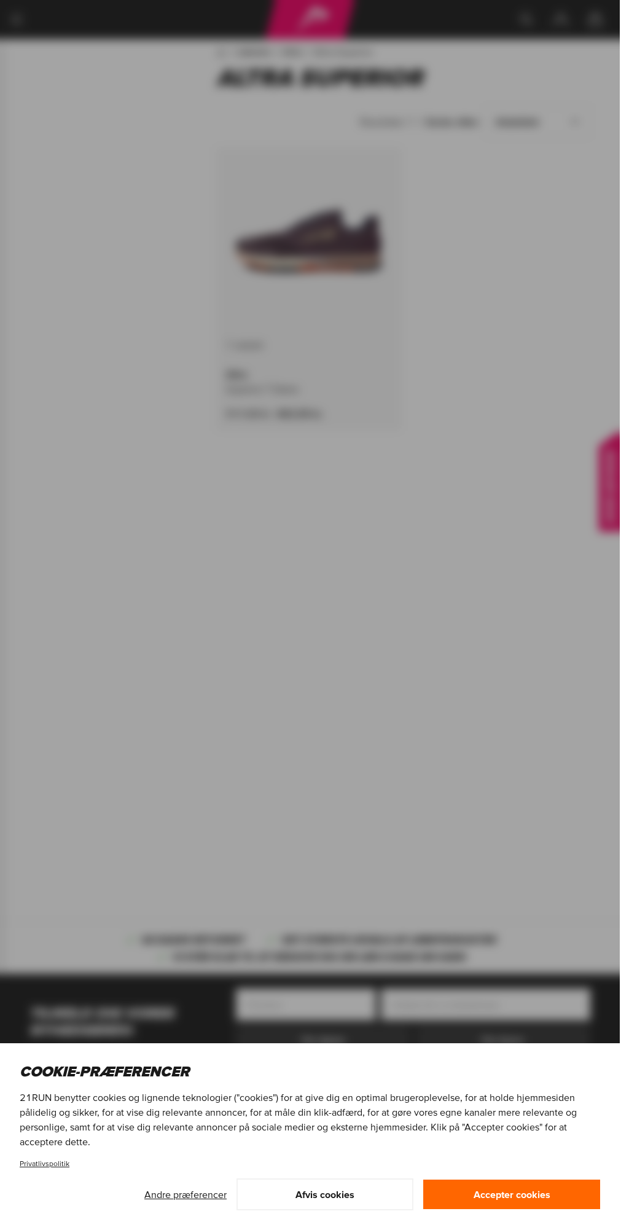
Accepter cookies (512, 1194)
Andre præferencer (185, 1194)
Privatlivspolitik (44, 1163)
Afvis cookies (324, 1194)
